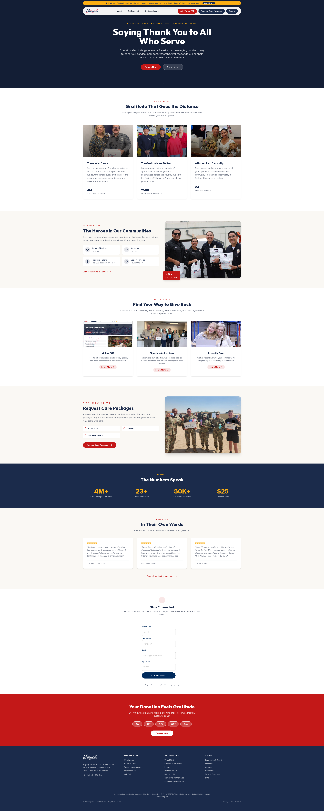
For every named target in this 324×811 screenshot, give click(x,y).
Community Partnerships (175, 781)
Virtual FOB (169, 760)
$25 (137, 724)
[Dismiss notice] (239, 3)
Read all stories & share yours (160, 576)
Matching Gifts (170, 774)
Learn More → (209, 3)
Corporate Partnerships (174, 778)
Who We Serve (130, 764)
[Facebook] (84, 775)
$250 (173, 724)
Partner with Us (171, 771)
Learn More (106, 367)
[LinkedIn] (100, 775)
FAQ (207, 778)
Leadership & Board (213, 760)
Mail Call (127, 774)
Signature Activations (132, 767)
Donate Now (151, 67)
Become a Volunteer (173, 764)
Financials (209, 764)
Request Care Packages (211, 11)
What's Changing (212, 774)
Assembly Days (130, 771)
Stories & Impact (152, 11)
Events (167, 767)
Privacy (225, 802)
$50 (149, 724)
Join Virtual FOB (187, 11)
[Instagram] (88, 775)
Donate (232, 11)
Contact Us (209, 771)
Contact (238, 802)
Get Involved (133, 11)
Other (186, 724)
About (119, 11)
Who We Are (129, 760)
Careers (208, 767)
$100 (160, 724)
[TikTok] (92, 775)
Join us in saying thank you (95, 272)
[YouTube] (96, 775)
